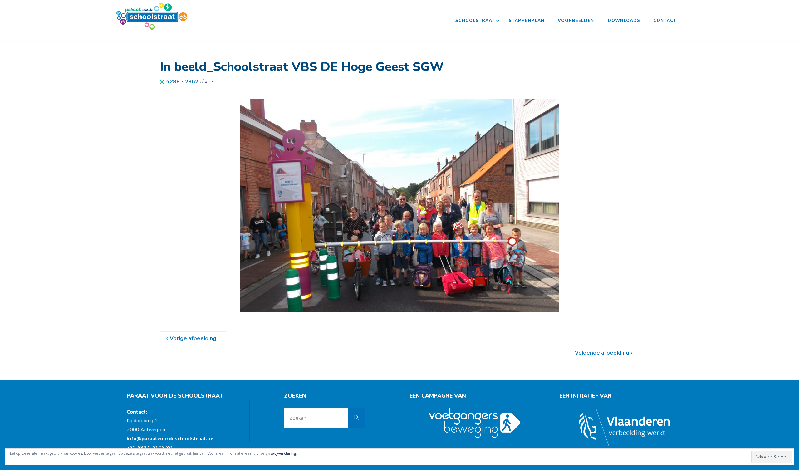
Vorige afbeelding (193, 338)
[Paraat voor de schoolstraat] (152, 16)
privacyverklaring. (281, 453)
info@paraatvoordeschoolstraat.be (170, 438)
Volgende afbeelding (602, 353)
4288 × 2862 (182, 82)
